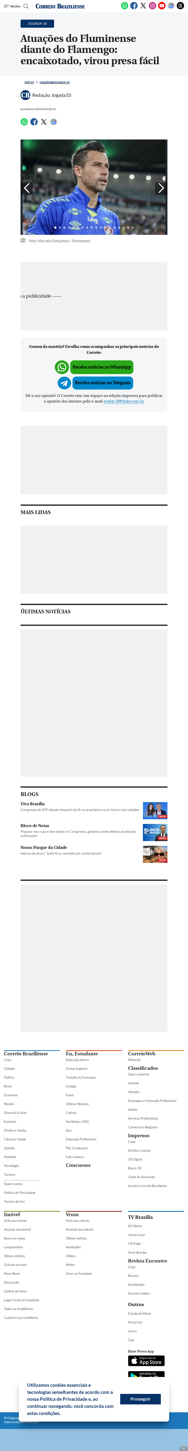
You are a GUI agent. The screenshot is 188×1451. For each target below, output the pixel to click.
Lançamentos (13, 1247)
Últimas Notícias (77, 1104)
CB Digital (135, 1159)
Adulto (132, 1109)
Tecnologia (11, 1166)
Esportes (10, 1121)
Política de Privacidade (19, 1193)
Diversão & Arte (15, 1113)
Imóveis (133, 1083)
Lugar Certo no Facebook (21, 1300)
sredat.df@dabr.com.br (124, 401)
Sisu (68, 1130)
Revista (133, 1276)
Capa (7, 1060)
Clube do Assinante (141, 1177)
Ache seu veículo (77, 1221)
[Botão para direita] (161, 188)
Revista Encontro (147, 1261)
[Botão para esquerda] (27, 188)
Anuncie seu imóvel (17, 1229)
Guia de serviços (15, 1265)
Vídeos (70, 1256)
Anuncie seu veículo (79, 1229)
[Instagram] (152, 8)
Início (29, 82)
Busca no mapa (14, 1238)
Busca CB (134, 1168)
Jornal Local (136, 1235)
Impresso (139, 1135)
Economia (11, 1095)
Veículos (134, 1092)
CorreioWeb (141, 1054)
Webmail (134, 1060)
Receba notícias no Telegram (103, 382)
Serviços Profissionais (143, 1118)
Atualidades (136, 1285)
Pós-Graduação (77, 1148)
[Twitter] (143, 8)
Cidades (9, 1069)
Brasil (8, 1086)
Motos (70, 1265)
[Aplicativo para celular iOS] (146, 1361)
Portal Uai (135, 1322)
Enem (70, 1095)
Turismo (9, 1174)
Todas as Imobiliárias (18, 1309)
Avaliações (73, 1247)
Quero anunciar (139, 1074)
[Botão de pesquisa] (25, 6)
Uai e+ (132, 1331)
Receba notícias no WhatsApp (102, 367)
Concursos (78, 1165)
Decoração (11, 1282)
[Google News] (171, 8)
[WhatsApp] (124, 8)
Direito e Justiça (15, 1130)
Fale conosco (75, 1157)
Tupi (131, 1340)
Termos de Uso (14, 1201)
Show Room (12, 1273)
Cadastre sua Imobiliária (21, 1318)
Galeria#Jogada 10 (55, 82)
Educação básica (77, 1060)
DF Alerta (135, 1226)
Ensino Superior (77, 1069)
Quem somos (13, 1184)
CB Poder (134, 1244)
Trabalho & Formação (81, 1077)
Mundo (9, 1104)
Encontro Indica (139, 1293)
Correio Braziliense (26, 1054)
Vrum (72, 1214)
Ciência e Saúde (15, 1139)
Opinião (9, 1148)
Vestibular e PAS (77, 1121)
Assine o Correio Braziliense (147, 1186)
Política (9, 1077)
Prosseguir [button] (140, 1398)
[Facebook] (134, 8)
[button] (62, 1414)
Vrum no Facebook (79, 1273)
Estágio (71, 1086)
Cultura (71, 1113)
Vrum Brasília (137, 1252)
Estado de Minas (139, 1313)
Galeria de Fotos (15, 1291)
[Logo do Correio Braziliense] (60, 6)
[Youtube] (161, 8)
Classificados (143, 1068)
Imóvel (12, 1214)
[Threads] (180, 8)
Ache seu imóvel (15, 1221)
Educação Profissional (81, 1139)
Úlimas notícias (14, 1256)
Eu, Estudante (82, 1054)
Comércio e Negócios (143, 1127)
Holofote (10, 1157)
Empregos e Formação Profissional (152, 1101)
